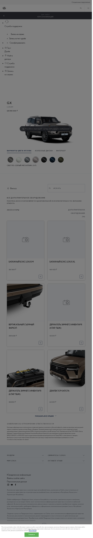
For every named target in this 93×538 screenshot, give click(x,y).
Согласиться (31, 534)
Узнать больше (32, 530)
